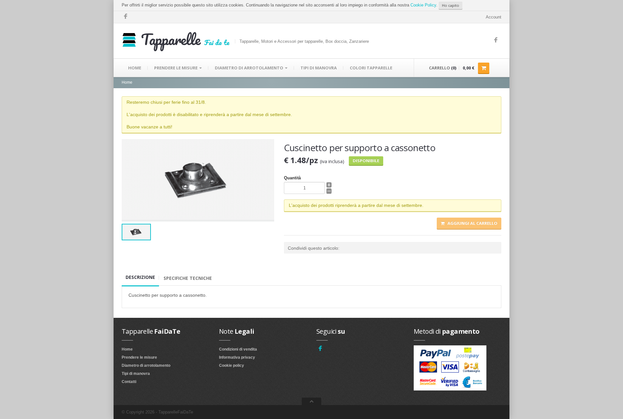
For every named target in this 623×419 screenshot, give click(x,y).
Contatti (129, 381)
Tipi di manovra (136, 373)
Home (127, 82)
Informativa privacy (237, 357)
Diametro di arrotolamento (146, 365)
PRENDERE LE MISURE (176, 68)
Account (493, 17)
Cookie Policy (423, 5)
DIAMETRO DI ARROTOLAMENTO (249, 68)
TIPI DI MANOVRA (318, 68)
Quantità (292, 177)
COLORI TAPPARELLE (371, 68)
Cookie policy (231, 365)
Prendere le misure (139, 357)
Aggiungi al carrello (471, 223)
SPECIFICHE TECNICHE (188, 278)
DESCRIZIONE (140, 277)
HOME (134, 68)
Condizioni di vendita (238, 349)
